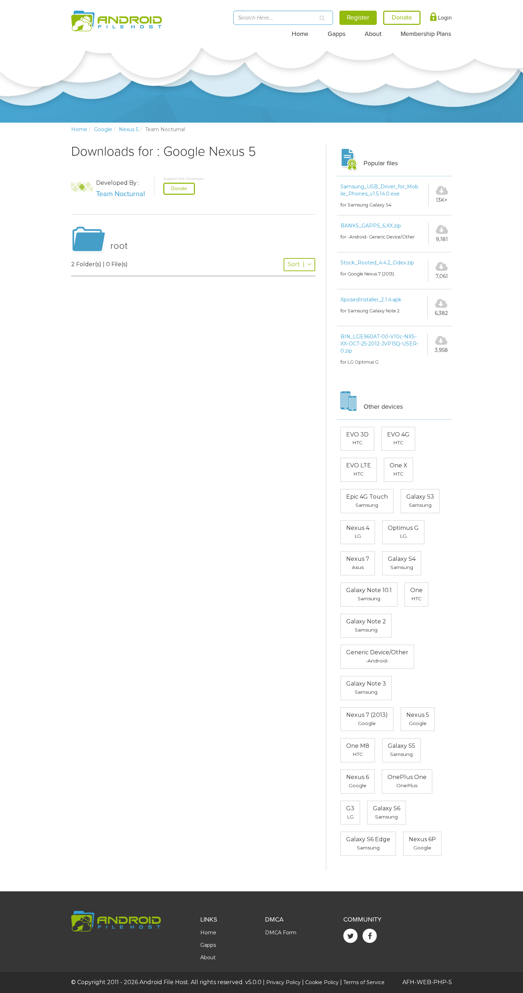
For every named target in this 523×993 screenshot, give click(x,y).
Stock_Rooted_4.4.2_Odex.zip (377, 262)
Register (358, 17)
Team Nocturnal (120, 194)
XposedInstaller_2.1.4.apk (370, 299)
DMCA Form (280, 932)
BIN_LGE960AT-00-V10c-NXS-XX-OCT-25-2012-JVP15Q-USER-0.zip (379, 343)
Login (444, 17)
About (373, 34)
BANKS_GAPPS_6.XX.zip (370, 225)
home (79, 129)
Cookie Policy (322, 982)
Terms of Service (364, 982)
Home (300, 34)
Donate (179, 189)
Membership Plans (426, 34)
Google (103, 129)
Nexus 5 (128, 129)
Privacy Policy (283, 982)
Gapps (336, 34)
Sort (296, 264)
